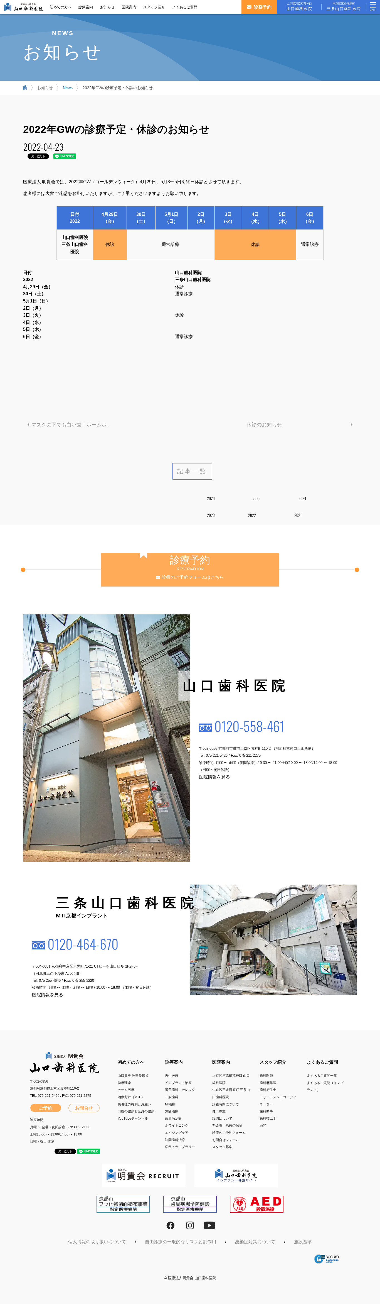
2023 (211, 515)
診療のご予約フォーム (229, 1133)
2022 (252, 515)
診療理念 (124, 1083)
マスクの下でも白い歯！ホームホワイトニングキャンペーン (77, 424)
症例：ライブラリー (180, 1147)
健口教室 (219, 1111)
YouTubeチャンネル (133, 1118)
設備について (222, 1118)
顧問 (263, 1125)
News (68, 88)
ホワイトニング (176, 1125)
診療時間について (225, 1104)
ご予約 (45, 1108)
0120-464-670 (83, 944)
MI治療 (170, 1104)
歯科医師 (266, 1076)
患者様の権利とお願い (134, 1104)
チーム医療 (126, 1090)
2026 (211, 498)
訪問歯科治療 (175, 1140)
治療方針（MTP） (131, 1097)
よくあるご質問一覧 (322, 1076)
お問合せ (84, 1108)
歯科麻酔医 (268, 1083)
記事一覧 (192, 471)
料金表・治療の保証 (227, 1125)
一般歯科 (171, 1097)
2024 (302, 498)
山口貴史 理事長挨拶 (133, 1076)
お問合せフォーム (225, 1140)
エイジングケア (176, 1133)
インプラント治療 (178, 1083)
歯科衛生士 (268, 1090)
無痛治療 (171, 1111)
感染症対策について (255, 1241)
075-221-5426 (217, 756)
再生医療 (171, 1076)
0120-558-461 (249, 726)
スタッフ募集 (222, 1147)
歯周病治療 (173, 1118)
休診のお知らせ (264, 424)
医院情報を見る (214, 777)
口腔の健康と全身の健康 (136, 1111)
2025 (256, 498)
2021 (298, 515)
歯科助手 (266, 1111)
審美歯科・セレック (180, 1090)
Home (25, 89)
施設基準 (303, 1241)
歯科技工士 (268, 1118)
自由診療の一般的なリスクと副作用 (180, 1241)
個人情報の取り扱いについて (97, 1241)
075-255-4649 (50, 980)
